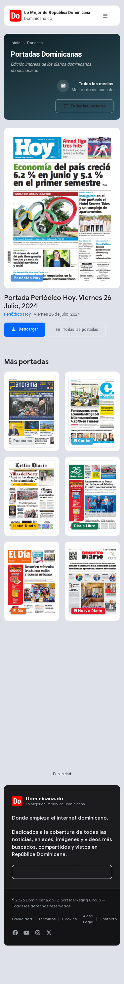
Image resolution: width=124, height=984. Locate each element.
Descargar (28, 329)
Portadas (35, 43)
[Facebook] (15, 933)
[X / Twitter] (49, 933)
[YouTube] (26, 933)
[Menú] (105, 15)
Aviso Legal (88, 918)
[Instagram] (37, 933)
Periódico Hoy (17, 314)
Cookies (69, 918)
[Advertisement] (62, 707)
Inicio (16, 43)
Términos (47, 918)
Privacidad (22, 918)
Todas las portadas (87, 106)
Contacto (108, 918)
